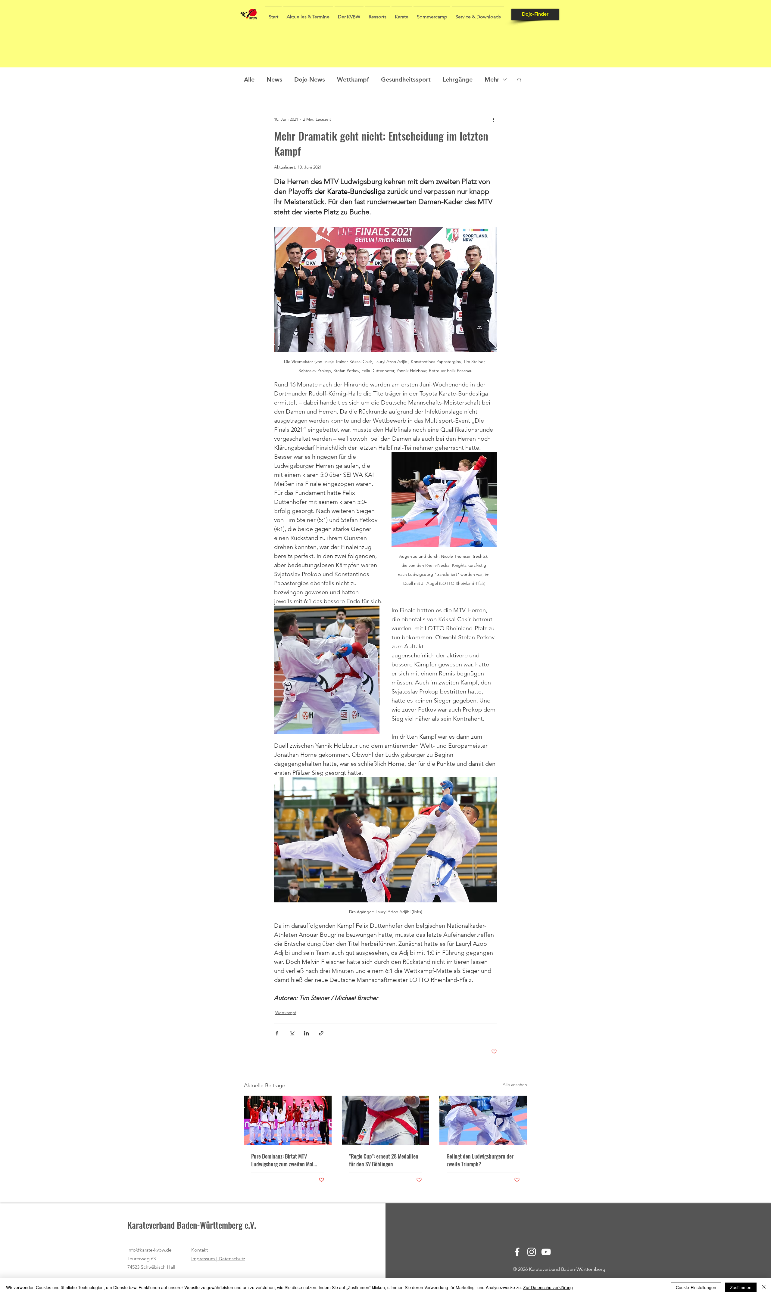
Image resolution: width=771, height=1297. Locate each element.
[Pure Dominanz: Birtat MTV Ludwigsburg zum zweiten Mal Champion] (288, 1120)
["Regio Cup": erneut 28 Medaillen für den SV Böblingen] (385, 1120)
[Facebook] (517, 1252)
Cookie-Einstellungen (696, 1287)
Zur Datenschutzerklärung (548, 1287)
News (274, 79)
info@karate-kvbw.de (149, 1250)
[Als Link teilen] (321, 1033)
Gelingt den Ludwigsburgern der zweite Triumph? (480, 1160)
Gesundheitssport (406, 79)
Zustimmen (740, 1287)
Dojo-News (309, 79)
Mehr (492, 79)
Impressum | (205, 1258)
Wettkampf (353, 79)
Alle (249, 79)
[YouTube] (546, 1252)
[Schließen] (763, 1287)
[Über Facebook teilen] (277, 1033)
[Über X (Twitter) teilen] (292, 1033)
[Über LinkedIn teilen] (306, 1033)
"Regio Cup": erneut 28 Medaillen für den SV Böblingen (383, 1160)
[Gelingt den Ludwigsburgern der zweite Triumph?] (483, 1120)
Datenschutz (232, 1258)
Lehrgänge (458, 79)
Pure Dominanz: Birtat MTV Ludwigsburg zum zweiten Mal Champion (282, 1160)
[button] (308, 14)
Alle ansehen (515, 1084)
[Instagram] (531, 1252)
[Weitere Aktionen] (493, 119)
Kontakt (199, 1250)
